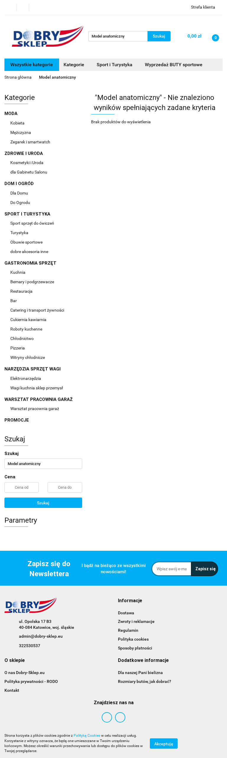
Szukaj (43, 503)
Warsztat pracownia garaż (35, 408)
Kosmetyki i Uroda (26, 162)
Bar (14, 300)
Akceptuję (163, 743)
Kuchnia (18, 272)
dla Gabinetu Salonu (29, 172)
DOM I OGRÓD (19, 183)
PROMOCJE (16, 420)
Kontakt (11, 690)
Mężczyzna (21, 132)
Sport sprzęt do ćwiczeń (32, 223)
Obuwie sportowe (26, 242)
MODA (11, 113)
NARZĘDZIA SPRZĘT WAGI (33, 369)
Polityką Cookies (87, 735)
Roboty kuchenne (26, 329)
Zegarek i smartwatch (30, 142)
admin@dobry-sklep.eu (41, 636)
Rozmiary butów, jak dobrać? (144, 681)
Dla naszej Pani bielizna (140, 672)
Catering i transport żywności (37, 310)
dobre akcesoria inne (29, 251)
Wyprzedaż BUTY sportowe (173, 64)
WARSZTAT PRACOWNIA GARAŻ (39, 399)
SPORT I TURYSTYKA (27, 214)
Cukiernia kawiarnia (28, 319)
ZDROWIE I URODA (24, 153)
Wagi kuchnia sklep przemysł (37, 388)
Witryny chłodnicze (27, 357)
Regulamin (128, 630)
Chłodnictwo (22, 338)
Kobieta (17, 123)
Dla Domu (19, 193)
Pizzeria (18, 348)
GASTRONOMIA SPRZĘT (31, 263)
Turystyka (19, 232)
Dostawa (126, 612)
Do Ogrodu (20, 202)
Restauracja (21, 291)
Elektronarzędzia (26, 378)
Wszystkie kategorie (31, 64)
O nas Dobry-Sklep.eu (24, 672)
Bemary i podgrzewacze (32, 281)
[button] (130, 601)
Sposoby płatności (135, 648)
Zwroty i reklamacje (136, 621)
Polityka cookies (133, 639)
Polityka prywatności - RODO (31, 681)
